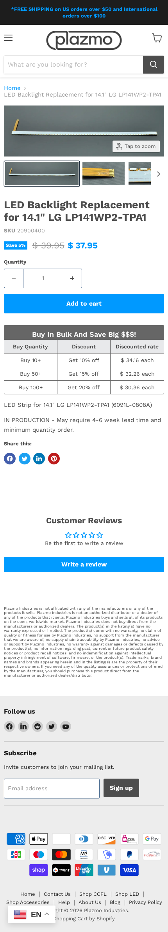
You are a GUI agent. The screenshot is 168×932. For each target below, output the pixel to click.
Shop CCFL (93, 894)
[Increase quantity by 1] (72, 278)
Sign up (121, 787)
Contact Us (57, 894)
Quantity (15, 262)
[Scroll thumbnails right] (157, 174)
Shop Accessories (28, 902)
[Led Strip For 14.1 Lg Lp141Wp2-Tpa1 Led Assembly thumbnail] (41, 173)
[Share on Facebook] (10, 458)
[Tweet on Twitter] (24, 458)
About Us (90, 902)
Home (12, 88)
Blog (115, 902)
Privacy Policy (145, 902)
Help (64, 902)
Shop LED (127, 894)
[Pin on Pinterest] (54, 458)
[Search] (153, 65)
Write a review (84, 564)
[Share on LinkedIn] (39, 458)
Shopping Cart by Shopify (84, 918)
